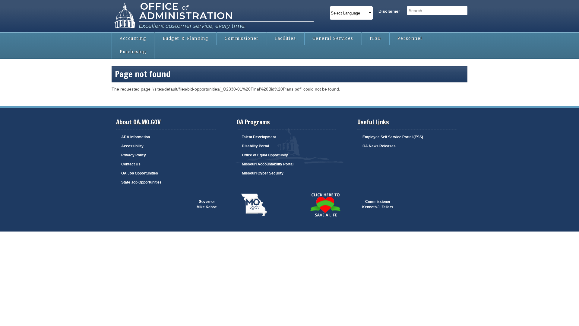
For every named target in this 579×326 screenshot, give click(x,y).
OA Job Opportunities (139, 173)
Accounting (133, 38)
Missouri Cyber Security (262, 173)
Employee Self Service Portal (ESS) (392, 137)
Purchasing (133, 51)
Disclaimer (389, 11)
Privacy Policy (133, 155)
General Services (332, 38)
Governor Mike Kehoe (207, 204)
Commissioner (242, 38)
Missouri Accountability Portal (267, 164)
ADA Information (135, 137)
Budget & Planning (186, 38)
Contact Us (131, 164)
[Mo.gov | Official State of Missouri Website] (254, 205)
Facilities (285, 38)
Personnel (409, 38)
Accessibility (132, 146)
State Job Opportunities (141, 182)
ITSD (375, 38)
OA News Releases (379, 146)
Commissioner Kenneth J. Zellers (377, 204)
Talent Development (259, 137)
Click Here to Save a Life (312, 202)
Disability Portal (255, 146)
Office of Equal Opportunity (265, 155)
